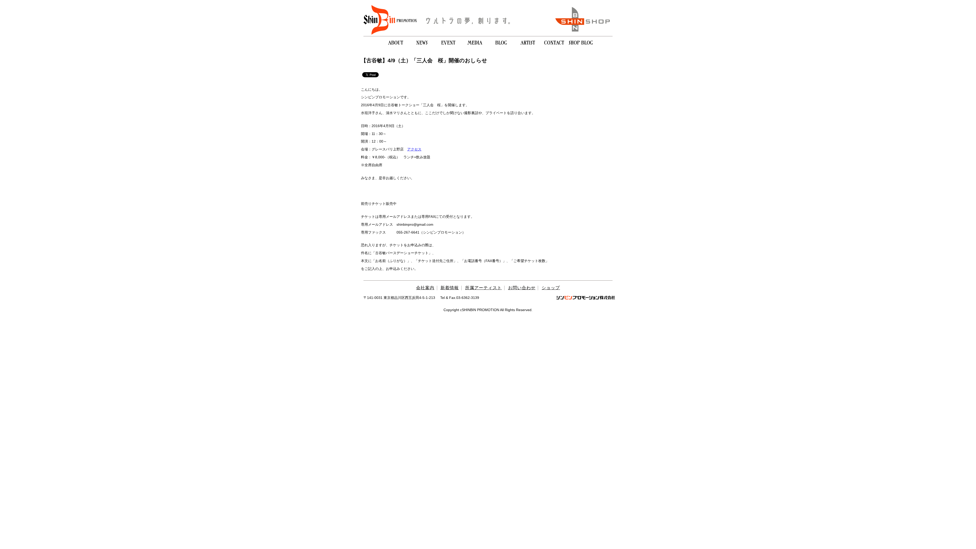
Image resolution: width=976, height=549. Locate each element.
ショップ (551, 287)
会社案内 (425, 287)
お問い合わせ (522, 287)
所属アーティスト (483, 287)
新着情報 (449, 287)
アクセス (414, 149)
